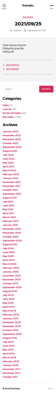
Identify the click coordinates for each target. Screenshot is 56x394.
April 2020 (9, 260)
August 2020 (10, 244)
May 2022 (8, 162)
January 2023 (10, 131)
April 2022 (8, 166)
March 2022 (9, 170)
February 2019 (11, 314)
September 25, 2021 (36, 30)
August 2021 (10, 197)
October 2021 (10, 190)
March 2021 (9, 217)
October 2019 (10, 283)
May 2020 (8, 256)
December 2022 (12, 135)
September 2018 (12, 334)
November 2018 (12, 326)
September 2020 (12, 240)
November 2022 (12, 139)
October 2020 (10, 236)
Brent (18, 30)
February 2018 (11, 361)
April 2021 (8, 213)
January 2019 (10, 318)
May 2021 (8, 209)
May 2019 (8, 303)
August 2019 (10, 291)
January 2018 (10, 365)
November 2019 (12, 279)
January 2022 (10, 178)
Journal (7, 109)
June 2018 (8, 345)
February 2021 (11, 221)
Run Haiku (28, 17)
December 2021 (12, 182)
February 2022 (11, 174)
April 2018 (8, 353)
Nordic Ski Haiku (12, 113)
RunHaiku (28, 5)
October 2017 (10, 377)
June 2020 (9, 252)
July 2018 (8, 341)
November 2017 (12, 373)
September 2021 (12, 193)
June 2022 (9, 158)
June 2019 (8, 299)
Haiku (6, 105)
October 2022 (10, 143)
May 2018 (8, 349)
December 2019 (12, 275)
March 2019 (9, 310)
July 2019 (8, 295)
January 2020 (11, 271)
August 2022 (10, 151)
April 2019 (8, 306)
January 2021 (10, 225)
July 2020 (8, 248)
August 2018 (10, 338)
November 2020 (12, 232)
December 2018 (12, 322)
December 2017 (12, 369)
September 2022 (12, 147)
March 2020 (9, 264)
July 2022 (8, 154)
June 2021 (8, 205)
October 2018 (10, 330)
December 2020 (12, 229)
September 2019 (12, 287)
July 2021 (8, 201)
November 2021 (12, 186)
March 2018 (9, 357)
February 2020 (11, 267)
